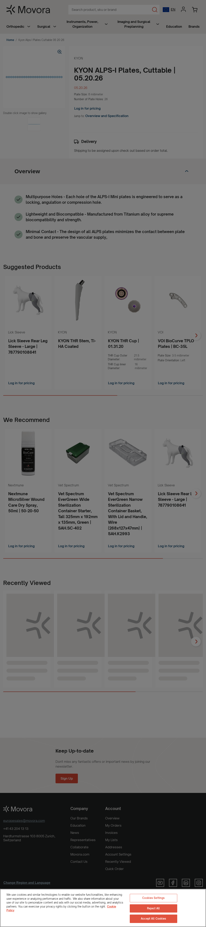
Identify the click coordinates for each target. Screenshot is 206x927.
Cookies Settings (153, 897)
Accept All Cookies (153, 918)
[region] (103, 908)
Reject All (153, 908)
